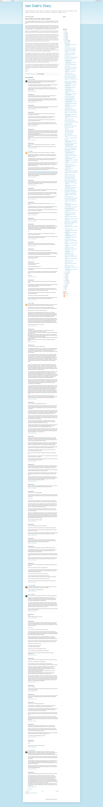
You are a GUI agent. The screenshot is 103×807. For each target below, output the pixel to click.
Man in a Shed (30, 79)
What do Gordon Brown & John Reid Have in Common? (70, 101)
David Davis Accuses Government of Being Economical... (70, 141)
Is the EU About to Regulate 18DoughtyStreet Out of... (69, 145)
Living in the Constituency (69, 123)
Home (42, 791)
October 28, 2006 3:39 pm (32, 126)
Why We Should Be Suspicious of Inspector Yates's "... (70, 87)
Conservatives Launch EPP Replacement (69, 251)
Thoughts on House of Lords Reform (70, 110)
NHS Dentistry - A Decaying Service (70, 193)
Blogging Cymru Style (68, 124)
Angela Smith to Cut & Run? (69, 130)
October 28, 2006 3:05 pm (32, 102)
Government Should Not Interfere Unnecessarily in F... (70, 158)
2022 (65, 30)
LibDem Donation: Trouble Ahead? (70, 81)
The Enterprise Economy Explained (70, 64)
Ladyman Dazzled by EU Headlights (70, 187)
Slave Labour (67, 46)
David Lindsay (30, 750)
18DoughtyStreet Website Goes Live (70, 190)
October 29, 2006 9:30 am (32, 461)
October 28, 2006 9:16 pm (32, 341)
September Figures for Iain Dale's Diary (71, 206)
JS (65, 296)
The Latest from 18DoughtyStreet (70, 199)
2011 (65, 32)
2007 (65, 37)
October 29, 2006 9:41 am (32, 488)
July (65, 274)
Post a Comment (29, 789)
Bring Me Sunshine (68, 203)
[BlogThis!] (40, 74)
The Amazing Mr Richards (69, 196)
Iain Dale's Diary (38, 6)
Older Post (57, 791)
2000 (65, 289)
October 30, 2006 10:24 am (32, 691)
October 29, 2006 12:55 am (32, 433)
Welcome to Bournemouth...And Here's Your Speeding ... (71, 270)
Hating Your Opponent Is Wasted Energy (71, 121)
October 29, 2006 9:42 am (32, 521)
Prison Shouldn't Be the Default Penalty (71, 198)
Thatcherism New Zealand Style (70, 181)
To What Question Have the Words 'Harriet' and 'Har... (70, 63)
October (66, 43)
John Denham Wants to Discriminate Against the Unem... (70, 94)
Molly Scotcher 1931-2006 (69, 127)
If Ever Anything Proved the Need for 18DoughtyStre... (70, 115)
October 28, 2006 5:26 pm (32, 238)
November (66, 41)
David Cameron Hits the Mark (69, 239)
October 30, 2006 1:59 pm (32, 737)
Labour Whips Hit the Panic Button (70, 49)
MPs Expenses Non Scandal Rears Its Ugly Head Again (71, 83)
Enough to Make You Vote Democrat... (71, 76)
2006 (65, 39)
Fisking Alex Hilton (68, 169)
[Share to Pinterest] (43, 74)
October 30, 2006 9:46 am (32, 682)
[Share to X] (41, 74)
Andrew (29, 151)
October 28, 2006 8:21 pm (32, 325)
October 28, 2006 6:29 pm (32, 245)
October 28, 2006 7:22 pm (32, 276)
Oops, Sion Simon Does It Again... (70, 178)
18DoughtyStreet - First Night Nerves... (71, 191)
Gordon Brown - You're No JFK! (70, 58)
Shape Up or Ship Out (68, 225)
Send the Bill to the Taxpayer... (69, 131)
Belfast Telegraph (52, 203)
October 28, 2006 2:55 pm (32, 91)
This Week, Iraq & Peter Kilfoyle (70, 177)
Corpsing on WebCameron (69, 260)
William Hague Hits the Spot (69, 265)
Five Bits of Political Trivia (69, 73)
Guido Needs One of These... (69, 247)
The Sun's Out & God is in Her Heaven (71, 67)
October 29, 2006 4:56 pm (32, 560)
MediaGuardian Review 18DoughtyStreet (68, 60)
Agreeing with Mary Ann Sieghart (70, 212)
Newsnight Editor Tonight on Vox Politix (71, 143)
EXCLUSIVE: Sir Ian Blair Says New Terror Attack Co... (70, 205)
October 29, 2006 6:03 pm (32, 582)
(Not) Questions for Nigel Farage (70, 53)
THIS (42, 21)
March (66, 280)
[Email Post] (37, 73)
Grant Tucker (67, 293)
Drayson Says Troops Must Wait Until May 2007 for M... (71, 150)
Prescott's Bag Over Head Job (69, 97)
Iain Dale (66, 295)
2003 (65, 287)
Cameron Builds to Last (68, 262)
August (66, 273)
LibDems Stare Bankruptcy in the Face (71, 180)
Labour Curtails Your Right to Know (70, 148)
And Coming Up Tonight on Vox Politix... (71, 146)
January (66, 283)
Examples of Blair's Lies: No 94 (70, 174)
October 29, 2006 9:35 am (32, 481)
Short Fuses (66, 128)
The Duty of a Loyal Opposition (70, 54)
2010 (65, 33)
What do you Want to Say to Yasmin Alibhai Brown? (70, 186)
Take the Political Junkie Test (69, 164)
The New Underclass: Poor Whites (70, 74)
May (65, 277)
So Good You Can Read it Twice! (70, 154)
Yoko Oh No (66, 139)
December (66, 40)
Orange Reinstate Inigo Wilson (70, 188)
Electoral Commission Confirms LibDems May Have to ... (70, 152)
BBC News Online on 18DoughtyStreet (71, 222)
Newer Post (27, 791)
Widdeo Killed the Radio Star (69, 254)
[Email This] (38, 74)
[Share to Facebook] (42, 74)
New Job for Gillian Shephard (69, 96)
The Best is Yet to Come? (69, 228)
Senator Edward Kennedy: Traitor (70, 109)
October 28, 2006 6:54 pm (32, 258)
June (66, 276)
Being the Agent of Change (69, 223)
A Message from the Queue (69, 253)
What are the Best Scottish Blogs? (70, 77)
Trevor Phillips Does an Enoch (69, 120)
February (66, 281)
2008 (65, 36)
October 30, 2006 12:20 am (32, 655)
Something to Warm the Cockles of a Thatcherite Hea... (70, 166)
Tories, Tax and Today (68, 134)
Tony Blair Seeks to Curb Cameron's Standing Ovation (70, 235)
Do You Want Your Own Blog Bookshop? (71, 57)
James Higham (30, 585)
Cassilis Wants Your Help (69, 168)
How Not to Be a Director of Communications (69, 90)
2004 (65, 286)
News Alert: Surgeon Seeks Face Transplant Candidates (70, 99)
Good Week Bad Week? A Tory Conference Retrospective (69, 209)
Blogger (56, 799)
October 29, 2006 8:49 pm (32, 611)
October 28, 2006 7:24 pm (32, 299)
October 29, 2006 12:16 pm (32, 535)
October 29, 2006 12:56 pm (32, 543)
